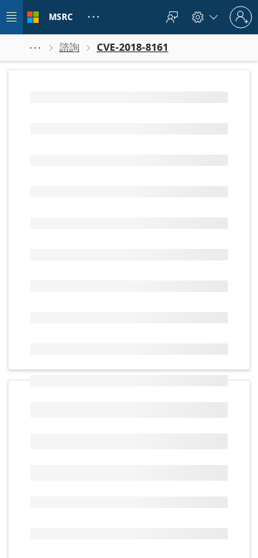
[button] (35, 47)
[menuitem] (172, 17)
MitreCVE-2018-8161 (78, 294)
